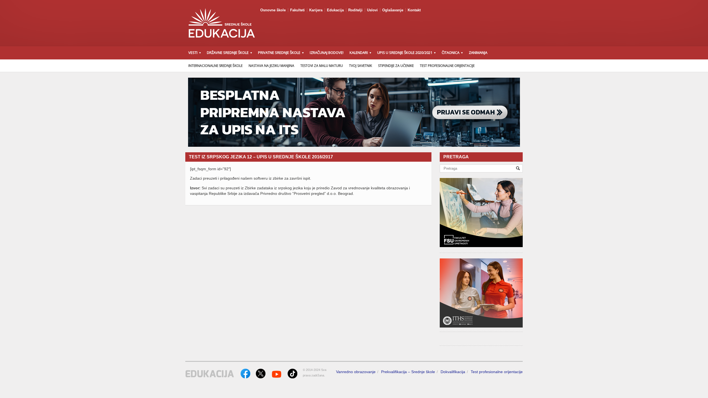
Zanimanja (478, 52)
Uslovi (372, 10)
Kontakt (414, 10)
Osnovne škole (273, 10)
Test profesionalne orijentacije (447, 65)
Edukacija (335, 10)
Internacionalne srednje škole (215, 65)
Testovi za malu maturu (321, 65)
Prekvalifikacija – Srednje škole (408, 372)
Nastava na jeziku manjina (271, 65)
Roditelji (355, 10)
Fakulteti (297, 10)
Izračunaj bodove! (326, 52)
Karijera (315, 10)
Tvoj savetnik (360, 65)
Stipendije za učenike (396, 65)
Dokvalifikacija (453, 372)
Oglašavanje (392, 10)
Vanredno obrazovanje (356, 372)
